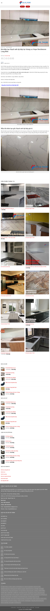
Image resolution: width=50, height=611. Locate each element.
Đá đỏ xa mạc (4, 474)
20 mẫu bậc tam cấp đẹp (9, 554)
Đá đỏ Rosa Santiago (13, 600)
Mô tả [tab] (2, 63)
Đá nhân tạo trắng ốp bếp (5, 598)
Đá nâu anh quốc (4, 478)
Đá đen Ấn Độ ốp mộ (4, 600)
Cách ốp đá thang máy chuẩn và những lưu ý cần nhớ (15, 571)
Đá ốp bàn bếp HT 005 (5, 323)
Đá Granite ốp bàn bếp (5, 266)
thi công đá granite (8, 550)
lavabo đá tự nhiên (37, 586)
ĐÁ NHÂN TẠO (4, 516)
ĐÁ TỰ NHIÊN (4, 518)
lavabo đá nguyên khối (29, 586)
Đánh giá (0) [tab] (6, 63)
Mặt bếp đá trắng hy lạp (5, 588)
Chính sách (19, 607)
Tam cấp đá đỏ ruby (4, 590)
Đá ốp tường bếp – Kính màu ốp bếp (8, 237)
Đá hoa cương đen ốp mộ (35, 594)
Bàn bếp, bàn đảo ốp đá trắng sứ (7, 208)
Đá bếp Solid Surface (30, 323)
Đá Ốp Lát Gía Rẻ (21, 600)
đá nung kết (11, 602)
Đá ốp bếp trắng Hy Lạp (5, 353)
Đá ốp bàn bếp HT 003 (30, 353)
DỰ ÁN (27, 607)
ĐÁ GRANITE (3, 521)
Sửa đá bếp (41, 588)
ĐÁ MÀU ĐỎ (16, 592)
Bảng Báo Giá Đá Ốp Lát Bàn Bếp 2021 (10, 85)
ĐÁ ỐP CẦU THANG (5, 532)
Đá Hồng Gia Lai (43, 594)
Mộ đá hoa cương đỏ (21, 588)
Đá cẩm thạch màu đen (23, 592)
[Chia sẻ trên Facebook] (4, 58)
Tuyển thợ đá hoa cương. (6, 539)
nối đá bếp (36, 588)
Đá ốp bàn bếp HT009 (30, 208)
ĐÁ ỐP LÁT (3, 47)
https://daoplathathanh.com (11, 509)
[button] (1, 2)
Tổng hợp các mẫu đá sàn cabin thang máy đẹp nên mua (16, 568)
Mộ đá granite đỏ (14, 588)
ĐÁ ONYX (3, 525)
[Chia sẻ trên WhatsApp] (2, 58)
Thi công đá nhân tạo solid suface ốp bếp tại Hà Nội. (36, 266)
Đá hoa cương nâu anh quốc (39, 592)
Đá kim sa (3, 472)
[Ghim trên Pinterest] (11, 58)
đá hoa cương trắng (4, 602)
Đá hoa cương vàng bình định (6, 594)
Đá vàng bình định (4, 480)
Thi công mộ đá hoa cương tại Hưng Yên (26, 590)
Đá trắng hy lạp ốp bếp (20, 598)
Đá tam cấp (13, 598)
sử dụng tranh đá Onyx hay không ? (11, 557)
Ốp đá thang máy (18, 602)
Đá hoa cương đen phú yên (25, 594)
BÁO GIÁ (23, 607)
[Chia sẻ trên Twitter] (6, 58)
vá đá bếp (36, 590)
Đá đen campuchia (36, 598)
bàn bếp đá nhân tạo (5, 586)
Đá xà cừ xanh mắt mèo (6, 476)
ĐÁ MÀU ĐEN (10, 592)
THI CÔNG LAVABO (8, 547)
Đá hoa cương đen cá (5, 469)
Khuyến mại (31, 607)
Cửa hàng (37, 607)
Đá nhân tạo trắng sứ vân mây (33, 596)
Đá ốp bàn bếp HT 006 (30, 237)
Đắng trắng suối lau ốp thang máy (37, 600)
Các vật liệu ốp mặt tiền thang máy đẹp (12, 564)
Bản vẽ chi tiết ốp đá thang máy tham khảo (13, 578)
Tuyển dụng (13, 607)
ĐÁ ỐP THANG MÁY (5, 535)
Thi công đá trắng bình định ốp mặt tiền (12, 561)
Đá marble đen (15, 596)
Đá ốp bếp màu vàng (30, 295)
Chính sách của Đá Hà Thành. (7, 537)
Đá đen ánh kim (43, 598)
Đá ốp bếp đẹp (27, 600)
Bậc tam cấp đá (12, 586)
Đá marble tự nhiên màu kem (6, 596)
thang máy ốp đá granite (13, 590)
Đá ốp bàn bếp (9, 47)
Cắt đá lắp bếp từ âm (20, 586)
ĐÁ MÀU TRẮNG (41, 590)
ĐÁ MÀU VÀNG (4, 592)
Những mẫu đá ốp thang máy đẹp (11, 575)
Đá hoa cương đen (16, 594)
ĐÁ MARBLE (3, 523)
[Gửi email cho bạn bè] (9, 58)
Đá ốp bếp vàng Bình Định (6, 295)
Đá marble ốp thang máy (23, 596)
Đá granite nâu (30, 592)
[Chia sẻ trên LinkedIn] (13, 58)
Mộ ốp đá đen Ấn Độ (29, 588)
